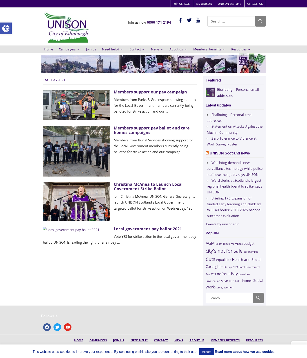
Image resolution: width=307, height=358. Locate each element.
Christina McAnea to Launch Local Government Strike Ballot (148, 186)
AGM (210, 243)
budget (249, 243)
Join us (91, 49)
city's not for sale (224, 251)
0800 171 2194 (159, 22)
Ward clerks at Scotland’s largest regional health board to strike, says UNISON (234, 186)
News (155, 49)
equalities (223, 259)
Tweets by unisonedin (222, 224)
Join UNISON (182, 4)
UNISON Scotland (229, 4)
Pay (234, 273)
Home (48, 49)
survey (219, 287)
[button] (6, 28)
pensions (244, 274)
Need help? (110, 49)
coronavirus (250, 251)
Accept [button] (206, 351)
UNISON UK (255, 4)
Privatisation (213, 281)
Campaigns (67, 49)
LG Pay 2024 (231, 267)
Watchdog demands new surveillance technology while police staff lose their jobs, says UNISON (235, 168)
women (228, 287)
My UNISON (204, 4)
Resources (239, 49)
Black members (233, 243)
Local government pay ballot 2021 (148, 228)
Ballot (219, 243)
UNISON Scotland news (230, 153)
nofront (223, 273)
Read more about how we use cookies (244, 351)
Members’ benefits (207, 49)
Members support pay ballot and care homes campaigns (152, 130)
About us (176, 49)
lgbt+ (218, 266)
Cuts (210, 259)
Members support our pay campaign (150, 92)
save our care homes (236, 281)
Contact (135, 49)
